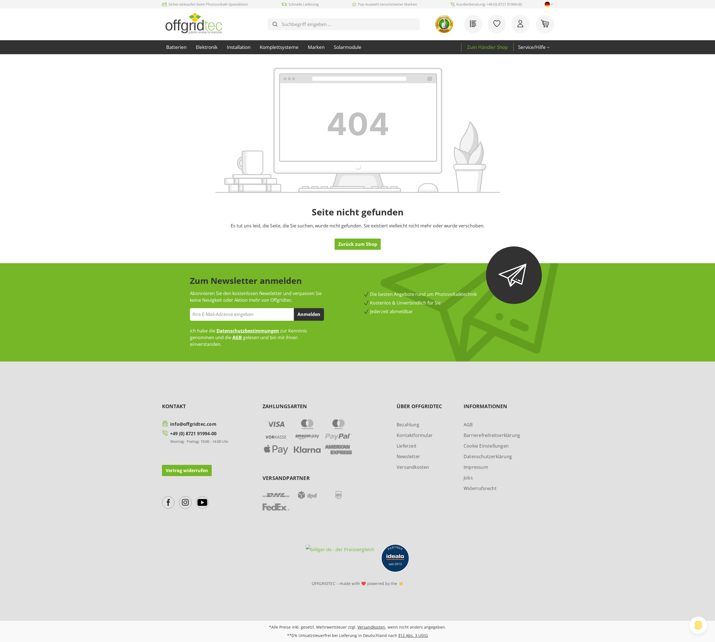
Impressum (476, 467)
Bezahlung (408, 425)
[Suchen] (275, 24)
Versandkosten (413, 467)
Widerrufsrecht (480, 488)
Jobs (468, 478)
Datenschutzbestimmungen (247, 331)
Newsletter (408, 456)
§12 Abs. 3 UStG (413, 635)
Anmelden (308, 314)
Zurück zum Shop (357, 244)
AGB (237, 337)
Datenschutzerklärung (488, 456)
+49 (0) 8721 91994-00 (193, 434)
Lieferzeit (406, 446)
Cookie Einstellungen (486, 446)
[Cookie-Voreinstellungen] (698, 625)
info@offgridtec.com (193, 424)
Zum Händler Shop (487, 47)
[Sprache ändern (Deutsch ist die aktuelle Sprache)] (547, 4)
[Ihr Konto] (520, 24)
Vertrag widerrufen (187, 470)
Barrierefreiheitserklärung (492, 435)
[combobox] (348, 24)
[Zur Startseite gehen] (194, 23)
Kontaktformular (415, 435)
